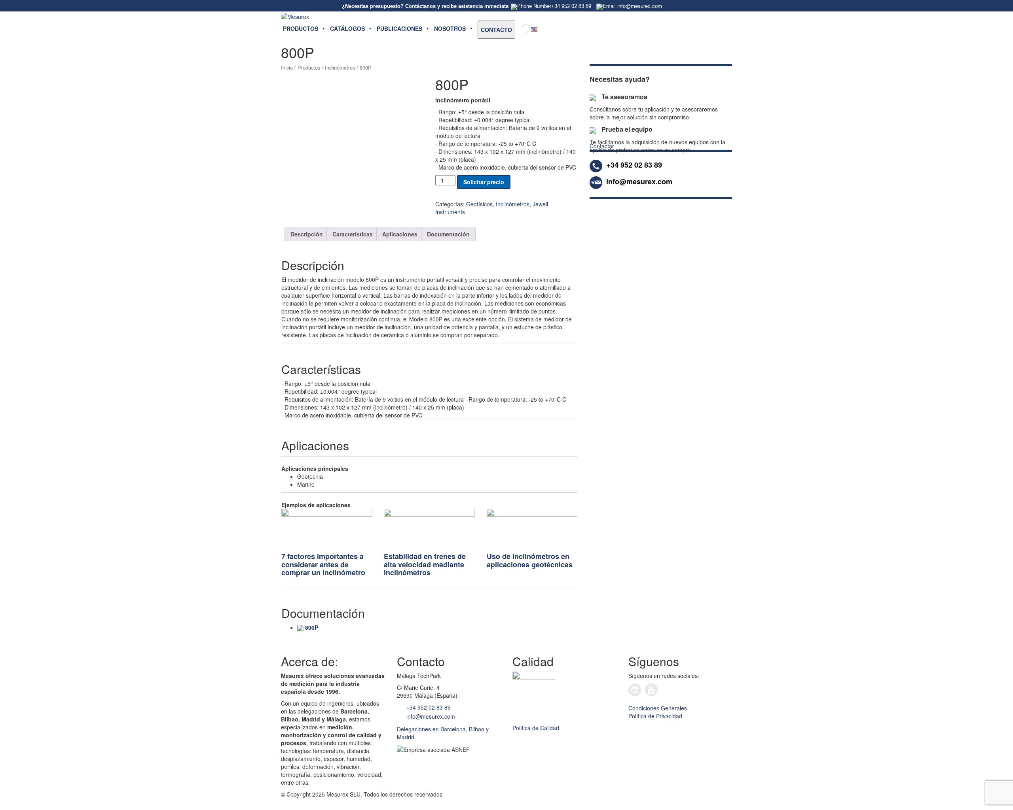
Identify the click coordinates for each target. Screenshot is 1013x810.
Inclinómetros (340, 67)
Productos (309, 67)
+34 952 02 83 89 (428, 707)
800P (311, 627)
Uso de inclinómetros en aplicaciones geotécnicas (530, 560)
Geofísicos (479, 204)
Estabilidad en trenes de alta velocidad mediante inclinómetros (425, 564)
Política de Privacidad (655, 716)
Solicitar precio (483, 182)
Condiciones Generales (657, 708)
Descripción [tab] (306, 234)
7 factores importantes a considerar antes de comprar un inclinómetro (323, 564)
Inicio (287, 67)
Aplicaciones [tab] (399, 234)
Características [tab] (352, 234)
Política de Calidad (535, 728)
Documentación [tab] (448, 234)
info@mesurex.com (430, 716)
